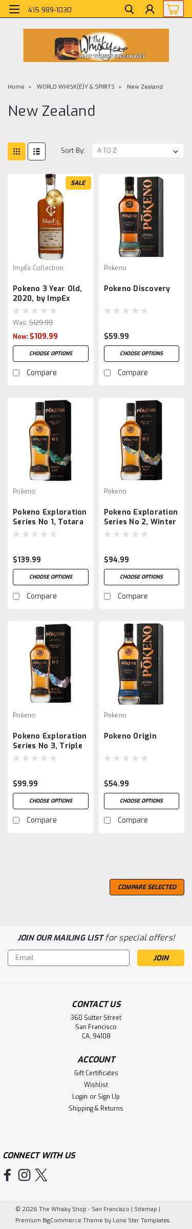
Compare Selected (147, 887)
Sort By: (73, 150)
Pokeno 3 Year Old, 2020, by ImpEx (47, 293)
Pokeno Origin (130, 736)
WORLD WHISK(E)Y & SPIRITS (76, 87)
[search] (129, 10)
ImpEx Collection (38, 268)
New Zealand (145, 87)
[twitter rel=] (41, 1175)
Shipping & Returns (96, 1108)
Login (80, 1097)
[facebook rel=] (7, 1175)
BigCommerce (61, 1220)
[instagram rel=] (24, 1175)
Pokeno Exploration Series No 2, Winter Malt (141, 517)
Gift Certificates (96, 1073)
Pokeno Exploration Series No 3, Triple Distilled (50, 741)
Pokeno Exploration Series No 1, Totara (50, 517)
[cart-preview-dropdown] (171, 9)
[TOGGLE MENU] (14, 9)
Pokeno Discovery (137, 289)
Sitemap (145, 1209)
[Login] (149, 10)
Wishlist (96, 1085)
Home (16, 87)
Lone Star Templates (141, 1220)
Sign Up (109, 1097)
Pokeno (115, 268)
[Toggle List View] (37, 151)
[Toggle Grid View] (17, 151)
